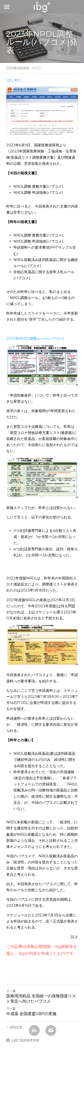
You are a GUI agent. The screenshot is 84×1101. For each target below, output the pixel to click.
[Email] (50, 1030)
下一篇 (11, 1009)
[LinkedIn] (34, 1030)
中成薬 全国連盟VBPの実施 (31, 1013)
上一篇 (11, 991)
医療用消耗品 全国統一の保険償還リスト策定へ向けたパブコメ (41, 999)
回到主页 (16, 1027)
